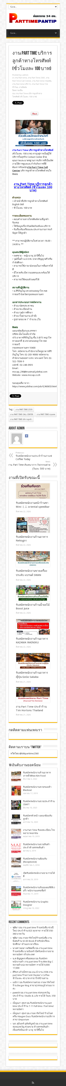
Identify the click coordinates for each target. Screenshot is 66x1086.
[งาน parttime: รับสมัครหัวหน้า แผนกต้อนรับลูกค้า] (16, 819)
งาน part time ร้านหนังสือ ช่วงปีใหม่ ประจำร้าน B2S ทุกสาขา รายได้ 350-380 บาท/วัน (33, 930)
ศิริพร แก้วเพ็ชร (20, 972)
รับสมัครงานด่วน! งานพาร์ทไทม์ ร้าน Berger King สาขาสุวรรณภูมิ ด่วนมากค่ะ (34, 985)
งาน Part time (21, 78)
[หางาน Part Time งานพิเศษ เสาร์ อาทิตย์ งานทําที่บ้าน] (33, 20)
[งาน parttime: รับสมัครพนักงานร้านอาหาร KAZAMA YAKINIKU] (33, 627)
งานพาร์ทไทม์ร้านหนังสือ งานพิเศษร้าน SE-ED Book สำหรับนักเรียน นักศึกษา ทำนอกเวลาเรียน (32, 941)
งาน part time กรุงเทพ (46, 414)
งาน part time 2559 (24, 409)
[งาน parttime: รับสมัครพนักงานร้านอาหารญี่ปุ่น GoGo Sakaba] (33, 661)
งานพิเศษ (23, 87)
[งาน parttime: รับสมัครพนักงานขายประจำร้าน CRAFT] (16, 805)
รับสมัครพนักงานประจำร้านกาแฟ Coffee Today (34, 456)
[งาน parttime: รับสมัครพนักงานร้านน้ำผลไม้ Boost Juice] (33, 593)
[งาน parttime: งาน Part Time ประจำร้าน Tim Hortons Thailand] (33, 694)
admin (25, 75)
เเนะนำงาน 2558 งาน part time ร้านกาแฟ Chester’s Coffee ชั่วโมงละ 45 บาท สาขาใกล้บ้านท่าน (33, 975)
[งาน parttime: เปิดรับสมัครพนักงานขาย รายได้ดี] (16, 877)
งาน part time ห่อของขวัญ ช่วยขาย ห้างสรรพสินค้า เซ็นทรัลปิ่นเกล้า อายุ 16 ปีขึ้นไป (32, 1026)
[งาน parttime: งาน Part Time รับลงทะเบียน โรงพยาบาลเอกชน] (16, 833)
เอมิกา (16, 982)
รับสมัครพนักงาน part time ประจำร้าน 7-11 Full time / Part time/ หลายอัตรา (33, 1006)
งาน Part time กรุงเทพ (41, 81)
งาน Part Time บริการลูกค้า (21, 419)
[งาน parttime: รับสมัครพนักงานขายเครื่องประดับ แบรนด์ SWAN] (33, 559)
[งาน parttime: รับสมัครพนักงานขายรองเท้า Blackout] (16, 790)
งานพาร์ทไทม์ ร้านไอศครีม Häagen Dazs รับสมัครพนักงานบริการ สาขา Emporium (34, 1016)
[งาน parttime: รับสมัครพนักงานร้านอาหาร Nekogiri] (33, 525)
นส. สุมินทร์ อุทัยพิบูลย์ (24, 1023)
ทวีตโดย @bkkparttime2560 (25, 753)
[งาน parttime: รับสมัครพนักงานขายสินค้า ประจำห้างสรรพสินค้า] (16, 848)
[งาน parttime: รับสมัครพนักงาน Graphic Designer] (16, 905)
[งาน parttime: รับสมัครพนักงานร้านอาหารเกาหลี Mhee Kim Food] (16, 776)
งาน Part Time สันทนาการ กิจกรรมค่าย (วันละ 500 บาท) (29, 465)
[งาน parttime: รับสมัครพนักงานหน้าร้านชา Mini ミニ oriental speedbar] (33, 491)
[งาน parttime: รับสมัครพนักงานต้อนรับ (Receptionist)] (16, 862)
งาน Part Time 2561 (36, 78)
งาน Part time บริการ (21, 84)
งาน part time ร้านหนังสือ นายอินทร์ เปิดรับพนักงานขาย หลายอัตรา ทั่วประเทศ (33, 951)
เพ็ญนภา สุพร (19, 1003)
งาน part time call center (21, 414)
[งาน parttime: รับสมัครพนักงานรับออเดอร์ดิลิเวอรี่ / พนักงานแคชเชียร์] (16, 891)
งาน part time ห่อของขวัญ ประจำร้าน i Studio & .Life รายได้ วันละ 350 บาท (34, 995)
